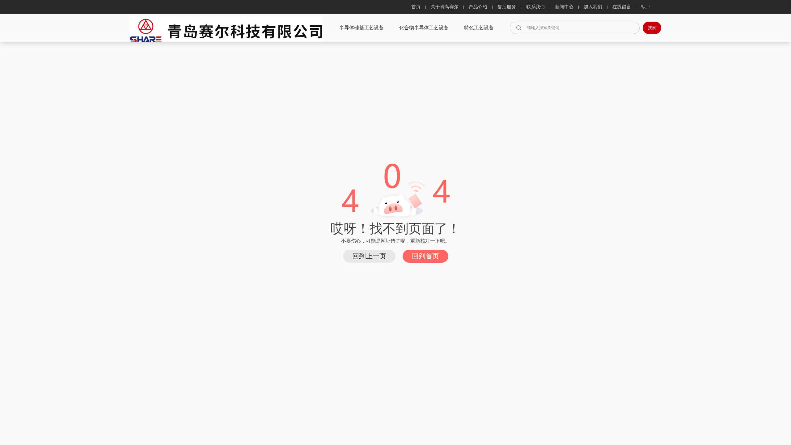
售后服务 (506, 7)
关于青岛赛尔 (445, 7)
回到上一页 (369, 256)
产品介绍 (478, 7)
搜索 (652, 27)
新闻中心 (564, 7)
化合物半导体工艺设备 (424, 27)
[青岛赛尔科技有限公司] (226, 27)
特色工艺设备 (479, 27)
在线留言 (621, 7)
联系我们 (535, 7)
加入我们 (593, 7)
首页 (416, 7)
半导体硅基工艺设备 (361, 27)
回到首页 (425, 256)
